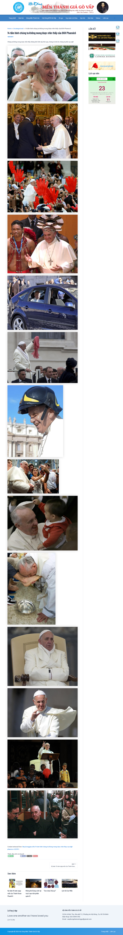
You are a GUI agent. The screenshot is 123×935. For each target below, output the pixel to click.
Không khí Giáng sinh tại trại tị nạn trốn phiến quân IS (33, 893)
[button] (115, 18)
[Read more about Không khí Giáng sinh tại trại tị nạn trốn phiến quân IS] (34, 883)
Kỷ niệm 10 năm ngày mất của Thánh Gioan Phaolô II (14, 893)
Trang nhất (104, 931)
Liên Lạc (113, 931)
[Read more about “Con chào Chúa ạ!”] (52, 883)
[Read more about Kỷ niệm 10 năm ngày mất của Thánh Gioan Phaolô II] (15, 883)
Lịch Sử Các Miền (67, 891)
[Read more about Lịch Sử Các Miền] (70, 883)
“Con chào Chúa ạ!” (50, 891)
